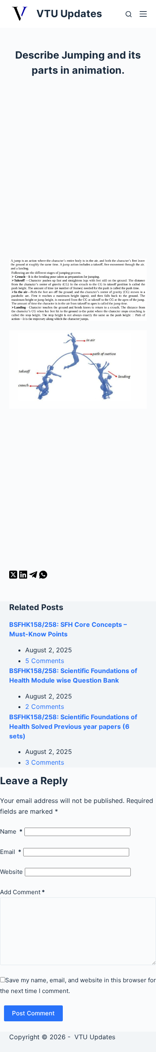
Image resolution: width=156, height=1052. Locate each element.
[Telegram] (34, 576)
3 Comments (44, 762)
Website (11, 871)
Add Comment (22, 892)
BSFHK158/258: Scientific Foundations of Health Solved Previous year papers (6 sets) (73, 726)
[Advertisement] (78, 171)
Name (11, 831)
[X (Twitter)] (14, 576)
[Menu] (143, 14)
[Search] (129, 14)
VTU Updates (69, 14)
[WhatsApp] (43, 576)
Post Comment (33, 1013)
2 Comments (44, 706)
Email (10, 852)
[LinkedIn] (24, 576)
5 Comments (44, 661)
